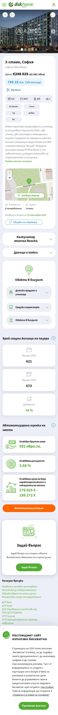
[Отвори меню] (4, 5)
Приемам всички (34, 705)
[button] (53, 31)
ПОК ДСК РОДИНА (12, 612)
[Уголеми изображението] (52, 14)
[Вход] (54, 5)
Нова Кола (8, 623)
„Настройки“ (47, 687)
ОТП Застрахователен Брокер (19, 620)
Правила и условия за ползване (19, 586)
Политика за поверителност (19, 590)
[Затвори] (3, 629)
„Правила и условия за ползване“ (30, 694)
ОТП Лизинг (8, 616)
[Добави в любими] (12, 14)
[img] (53, 338)
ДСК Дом (7, 602)
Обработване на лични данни (19, 593)
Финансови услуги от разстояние (21, 597)
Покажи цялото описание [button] (18, 161)
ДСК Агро (7, 606)
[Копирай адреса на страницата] (5, 14)
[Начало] (20, 5)
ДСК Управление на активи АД (19, 609)
